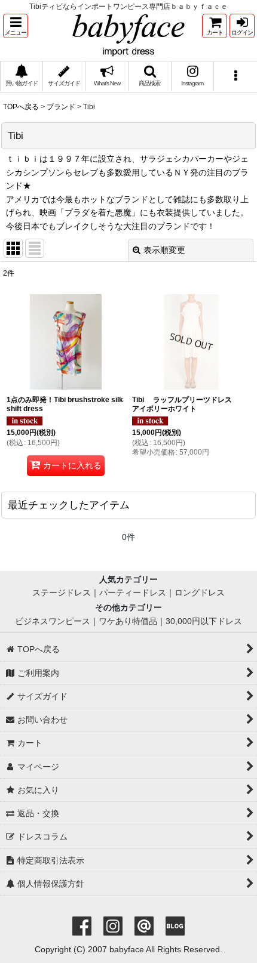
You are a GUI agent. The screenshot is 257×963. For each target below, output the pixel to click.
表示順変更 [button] (164, 250)
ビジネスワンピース (52, 621)
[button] (15, 26)
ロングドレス (200, 592)
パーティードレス (132, 592)
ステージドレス (61, 592)
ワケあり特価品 (128, 621)
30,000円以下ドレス (204, 621)
